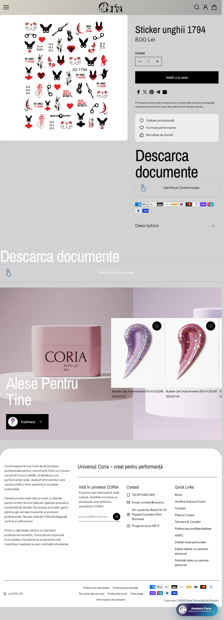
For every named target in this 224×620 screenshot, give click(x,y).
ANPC (179, 535)
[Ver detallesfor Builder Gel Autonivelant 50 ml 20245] (138, 353)
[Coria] (111, 7)
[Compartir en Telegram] (158, 92)
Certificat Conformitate (181, 188)
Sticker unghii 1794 (170, 29)
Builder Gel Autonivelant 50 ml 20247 (191, 391)
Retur (178, 495)
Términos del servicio (91, 593)
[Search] (196, 7)
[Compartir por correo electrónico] (164, 92)
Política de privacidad (125, 587)
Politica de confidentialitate (193, 529)
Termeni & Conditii (188, 522)
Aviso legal (136, 593)
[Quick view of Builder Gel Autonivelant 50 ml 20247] (210, 326)
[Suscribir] (116, 516)
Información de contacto (110, 599)
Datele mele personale (190, 542)
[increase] (157, 61)
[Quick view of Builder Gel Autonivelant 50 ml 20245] (156, 326)
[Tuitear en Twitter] (145, 92)
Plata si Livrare (184, 515)
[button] (214, 7)
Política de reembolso (97, 587)
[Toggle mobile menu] (50, 7)
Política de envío (117, 593)
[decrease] (139, 61)
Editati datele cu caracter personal (191, 551)
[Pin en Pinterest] (151, 92)
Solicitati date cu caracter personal (192, 562)
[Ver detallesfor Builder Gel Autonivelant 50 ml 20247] (192, 353)
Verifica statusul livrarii (190, 501)
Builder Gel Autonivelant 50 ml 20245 (137, 391)
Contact (180, 508)
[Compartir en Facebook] (138, 92)
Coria (189, 600)
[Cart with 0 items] (214, 7)
